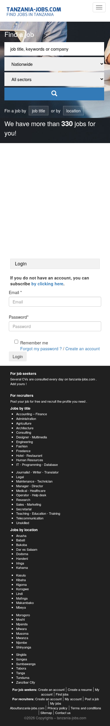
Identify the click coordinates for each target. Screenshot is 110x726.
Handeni (22, 558)
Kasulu (21, 575)
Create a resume (80, 689)
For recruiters (21, 395)
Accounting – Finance (31, 413)
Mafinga (22, 598)
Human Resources (29, 459)
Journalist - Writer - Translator (37, 472)
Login (18, 356)
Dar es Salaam (26, 549)
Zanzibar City (25, 682)
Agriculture (23, 423)
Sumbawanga (25, 663)
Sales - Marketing (28, 504)
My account (73, 698)
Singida (21, 654)
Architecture (24, 427)
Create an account (82, 348)
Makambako (25, 602)
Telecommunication (29, 518)
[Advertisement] (55, 201)
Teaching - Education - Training (38, 513)
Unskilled (22, 522)
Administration (26, 418)
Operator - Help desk (31, 494)
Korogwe (22, 588)
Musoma (22, 633)
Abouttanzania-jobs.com (27, 708)
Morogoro (23, 614)
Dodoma (22, 553)
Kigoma (21, 584)
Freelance (23, 450)
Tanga (20, 672)
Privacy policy (57, 708)
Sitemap (46, 712)
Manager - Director (29, 485)
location (73, 111)
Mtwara (21, 628)
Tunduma (22, 677)
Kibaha (21, 579)
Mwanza (22, 637)
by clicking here (47, 283)
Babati (20, 540)
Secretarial (23, 509)
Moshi (20, 619)
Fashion (22, 446)
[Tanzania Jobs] (34, 11)
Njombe (21, 642)
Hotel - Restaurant (29, 455)
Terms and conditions (86, 708)
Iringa (20, 563)
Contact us (63, 712)
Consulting (23, 432)
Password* (18, 317)
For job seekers (23, 373)
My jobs (55, 703)
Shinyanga (23, 647)
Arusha (21, 535)
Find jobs (62, 694)
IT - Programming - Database (37, 464)
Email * (15, 292)
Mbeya (21, 607)
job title (38, 111)
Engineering (24, 441)
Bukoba (21, 544)
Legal (20, 476)
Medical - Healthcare (30, 490)
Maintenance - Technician (34, 481)
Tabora (21, 668)
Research (23, 499)
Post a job (92, 698)
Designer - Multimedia (31, 437)
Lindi (19, 593)
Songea (21, 659)
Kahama (22, 567)
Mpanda (22, 624)
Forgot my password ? (41, 348)
